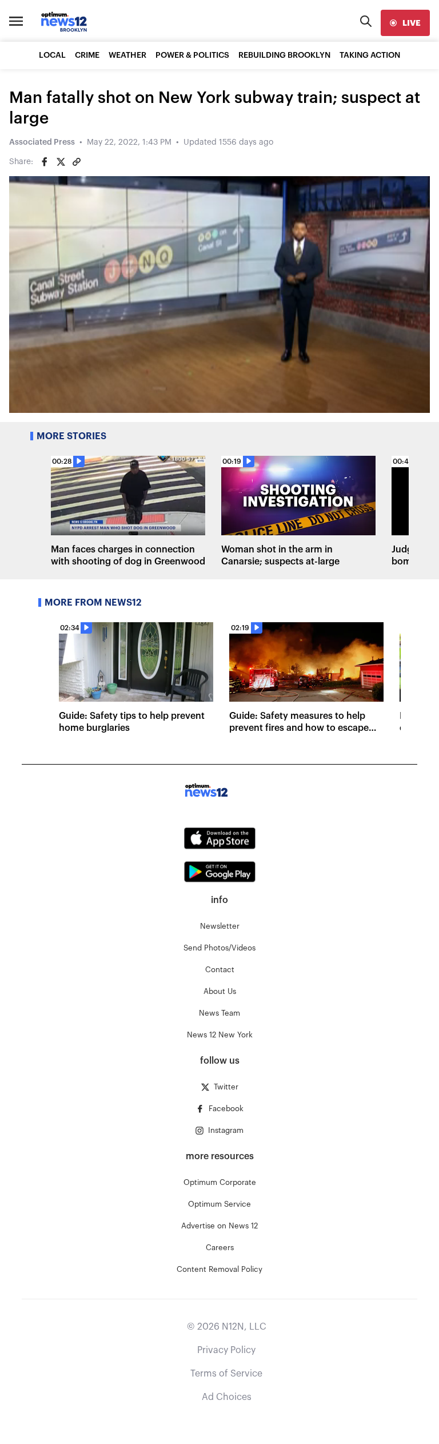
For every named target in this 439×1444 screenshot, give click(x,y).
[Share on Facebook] (44, 161)
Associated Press (42, 142)
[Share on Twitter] (60, 161)
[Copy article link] (76, 161)
